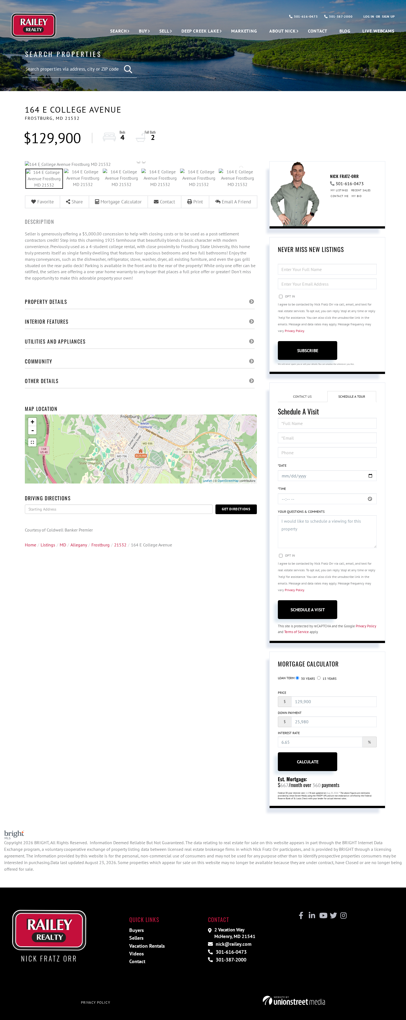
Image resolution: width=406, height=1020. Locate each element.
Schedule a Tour (351, 396)
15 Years (329, 678)
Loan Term (286, 678)
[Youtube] (322, 915)
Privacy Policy (294, 331)
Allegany (78, 545)
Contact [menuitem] (317, 31)
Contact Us (302, 396)
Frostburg (100, 545)
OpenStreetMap (228, 481)
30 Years (307, 678)
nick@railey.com (232, 944)
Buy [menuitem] (143, 31)
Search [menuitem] (118, 31)
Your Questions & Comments (301, 511)
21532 (120, 545)
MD (63, 545)
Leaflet (207, 481)
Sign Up (388, 16)
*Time (282, 489)
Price (282, 692)
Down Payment (290, 713)
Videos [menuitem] (136, 953)
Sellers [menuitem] (136, 938)
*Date (282, 465)
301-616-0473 (305, 16)
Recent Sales (361, 190)
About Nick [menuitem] (282, 31)
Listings (48, 545)
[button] (128, 69)
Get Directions (236, 509)
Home (30, 545)
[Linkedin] (312, 915)
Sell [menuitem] (164, 31)
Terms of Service (296, 631)
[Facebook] (301, 915)
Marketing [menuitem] (244, 31)
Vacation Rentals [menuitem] (147, 946)
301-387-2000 (340, 16)
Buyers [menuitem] (136, 930)
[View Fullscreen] (32, 442)
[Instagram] (343, 915)
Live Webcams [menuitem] (378, 31)
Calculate (307, 761)
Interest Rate (289, 733)
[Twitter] (333, 915)
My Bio (357, 196)
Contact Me (339, 196)
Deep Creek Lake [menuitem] (200, 31)
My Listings (339, 190)
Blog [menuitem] (344, 31)
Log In (368, 16)
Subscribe (307, 350)
